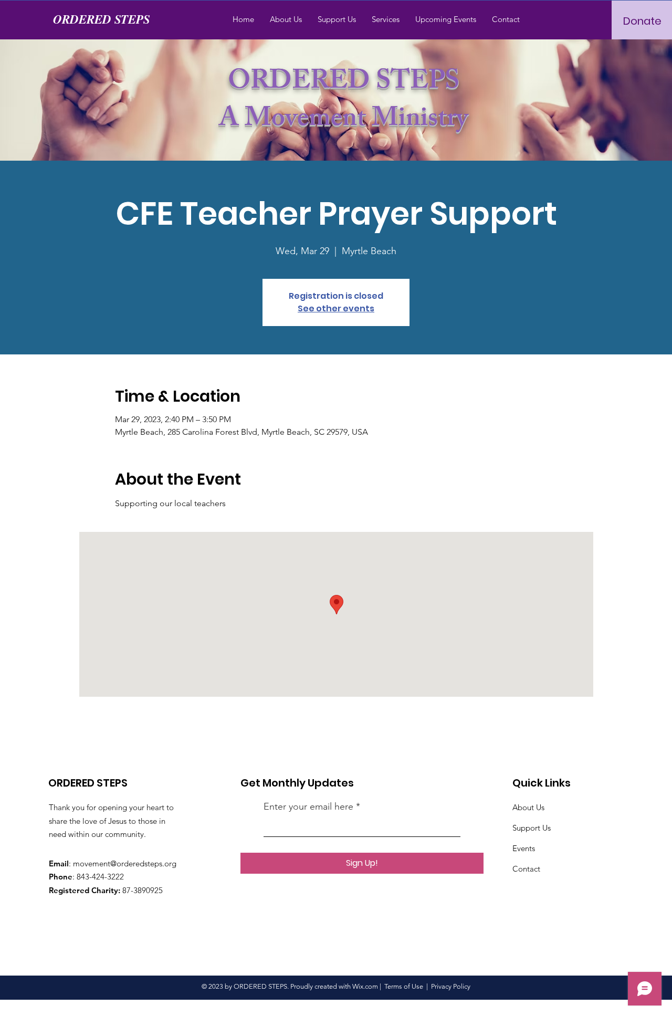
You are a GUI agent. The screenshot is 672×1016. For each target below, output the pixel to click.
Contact (527, 869)
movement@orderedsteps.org (124, 863)
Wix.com (365, 986)
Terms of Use (403, 986)
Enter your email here (308, 806)
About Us (528, 807)
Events (523, 848)
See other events (336, 308)
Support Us (531, 828)
